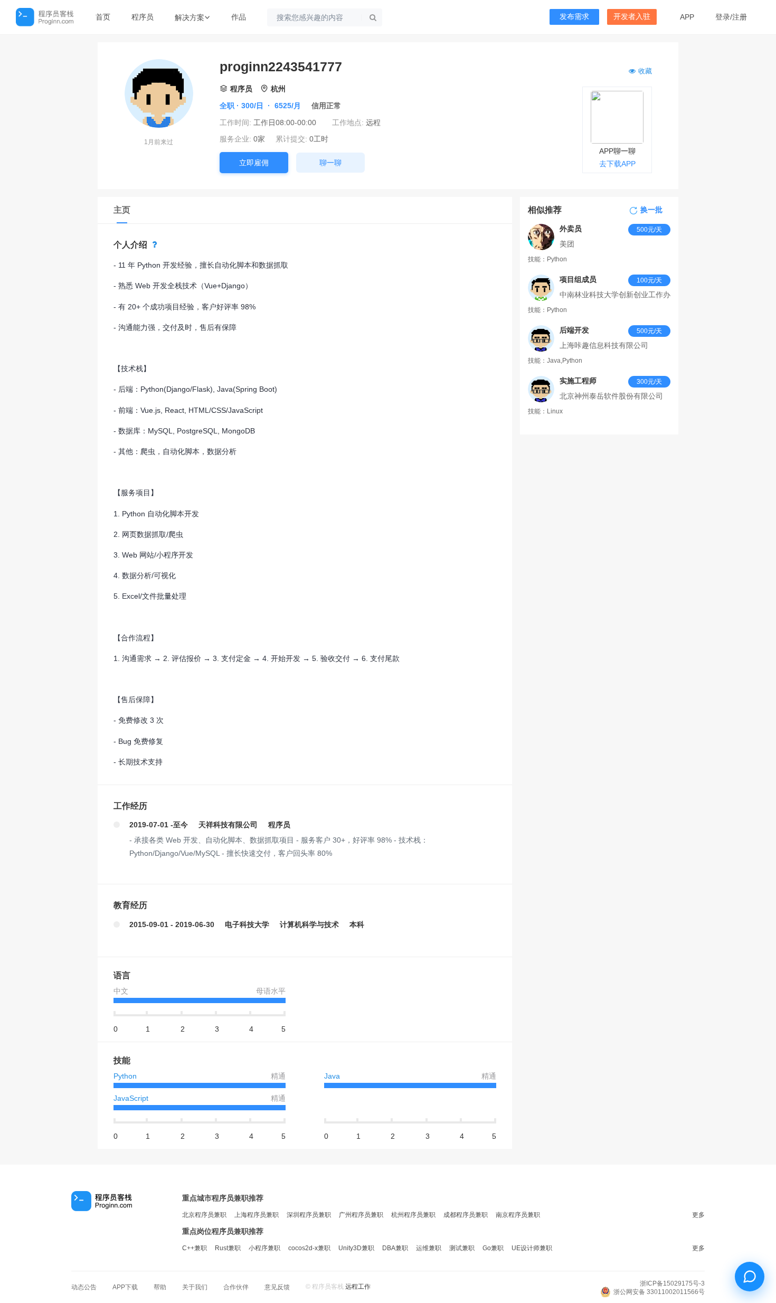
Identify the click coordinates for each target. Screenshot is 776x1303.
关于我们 (194, 1287)
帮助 (160, 1287)
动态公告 (84, 1287)
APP (687, 17)
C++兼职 (194, 1248)
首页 (103, 17)
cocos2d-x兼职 (309, 1248)
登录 (722, 17)
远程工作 (358, 1286)
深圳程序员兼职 (309, 1215)
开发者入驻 (631, 17)
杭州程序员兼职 (413, 1215)
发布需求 (574, 17)
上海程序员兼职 (256, 1215)
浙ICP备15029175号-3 (672, 1283)
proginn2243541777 (281, 66)
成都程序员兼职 (465, 1215)
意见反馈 (277, 1287)
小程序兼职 (264, 1248)
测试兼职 (462, 1248)
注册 (739, 17)
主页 (121, 209)
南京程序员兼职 (518, 1215)
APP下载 (125, 1287)
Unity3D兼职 (356, 1248)
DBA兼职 (395, 1248)
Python (125, 1076)
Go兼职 (493, 1248)
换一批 (651, 210)
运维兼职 (428, 1248)
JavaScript (130, 1098)
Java (332, 1076)
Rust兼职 (228, 1248)
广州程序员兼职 (361, 1215)
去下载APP (617, 163)
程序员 (142, 17)
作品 (238, 17)
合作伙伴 (236, 1287)
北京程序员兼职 (204, 1215)
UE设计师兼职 (532, 1248)
